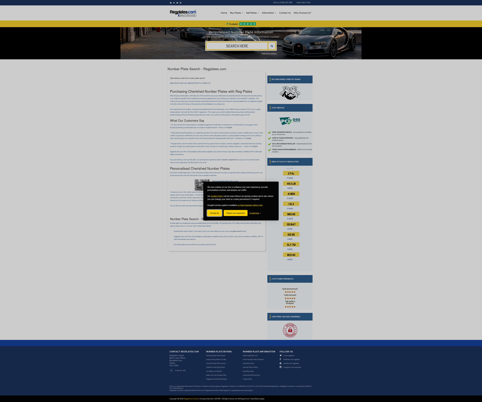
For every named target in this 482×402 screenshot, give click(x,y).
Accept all (214, 213)
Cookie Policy (217, 196)
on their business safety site (250, 205)
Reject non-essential (235, 213)
